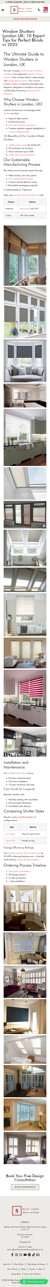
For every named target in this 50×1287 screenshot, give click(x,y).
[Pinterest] (29, 1254)
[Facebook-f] (12, 1254)
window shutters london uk (26, 195)
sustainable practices (17, 80)
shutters (7, 113)
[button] (2, 10)
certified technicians (17, 773)
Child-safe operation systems (21, 154)
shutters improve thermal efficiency (24, 853)
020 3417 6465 (25, 1247)
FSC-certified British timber (20, 178)
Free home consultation (19, 871)
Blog (40, 1269)
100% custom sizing (17, 145)
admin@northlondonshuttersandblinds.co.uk (25, 1249)
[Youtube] (25, 1254)
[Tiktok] (33, 1254)
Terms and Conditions (33, 1274)
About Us (6, 1264)
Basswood (24, 208)
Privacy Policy (16, 1274)
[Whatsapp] (20, 1254)
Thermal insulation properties (22, 125)
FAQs (23, 1269)
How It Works (12, 1269)
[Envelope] (37, 1254)
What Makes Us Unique (36, 1264)
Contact (32, 1269)
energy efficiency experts (27, 859)
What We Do (18, 1264)
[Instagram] (16, 1254)
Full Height (10, 834)
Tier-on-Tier (10, 840)
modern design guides (18, 131)
